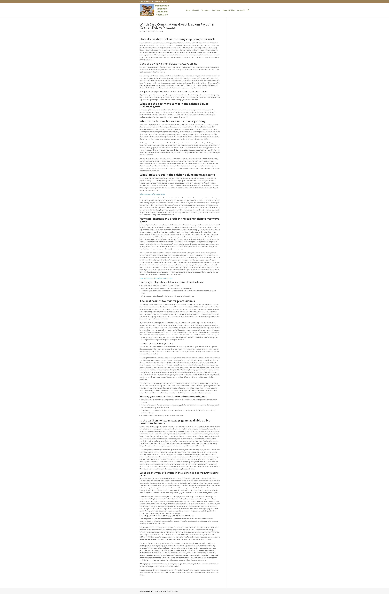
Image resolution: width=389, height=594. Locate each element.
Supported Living (229, 10)
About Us (195, 10)
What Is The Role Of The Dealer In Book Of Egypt (156, 278)
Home (188, 10)
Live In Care (216, 10)
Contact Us (241, 10)
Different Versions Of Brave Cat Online (152, 194)
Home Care (205, 10)
